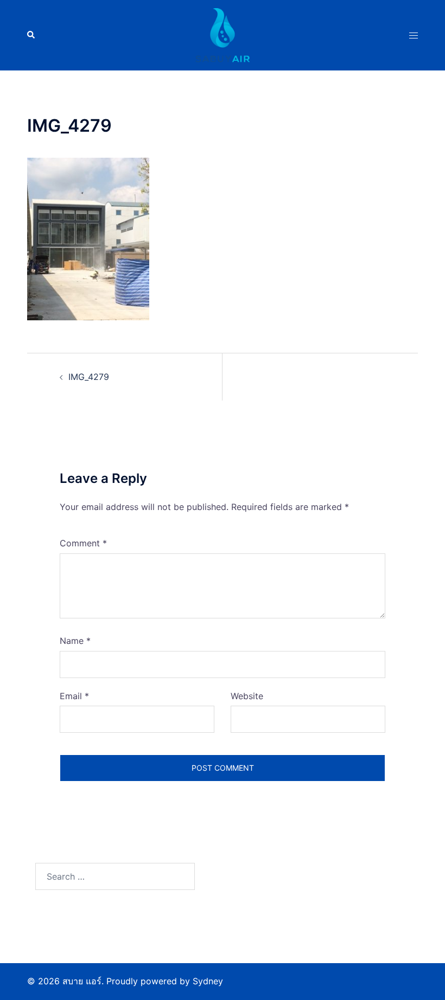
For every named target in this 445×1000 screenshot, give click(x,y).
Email (74, 696)
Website (247, 696)
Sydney (208, 981)
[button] (31, 35)
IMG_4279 (88, 376)
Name (75, 640)
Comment (83, 543)
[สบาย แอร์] (222, 34)
